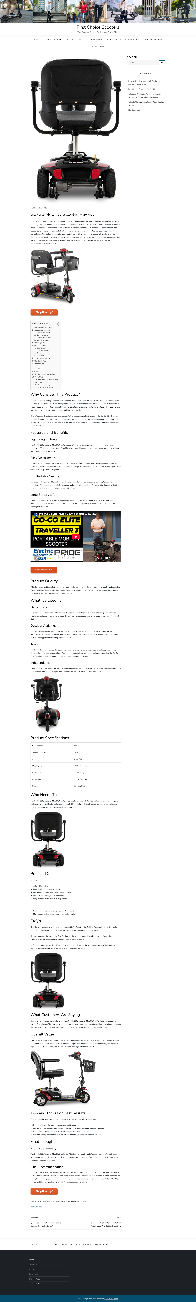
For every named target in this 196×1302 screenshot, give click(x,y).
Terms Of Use (101, 1245)
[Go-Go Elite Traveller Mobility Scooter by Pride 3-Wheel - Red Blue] (55, 276)
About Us (37, 1245)
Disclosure (66, 1245)
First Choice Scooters (98, 27)
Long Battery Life (43, 340)
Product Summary (44, 385)
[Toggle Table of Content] (55, 324)
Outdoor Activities (43, 351)
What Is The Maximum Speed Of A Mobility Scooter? (146, 104)
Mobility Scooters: (135, 110)
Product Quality (39, 343)
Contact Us (51, 1245)
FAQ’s (35, 371)
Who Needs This (39, 361)
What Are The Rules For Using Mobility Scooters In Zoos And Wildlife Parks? (144, 96)
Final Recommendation (45, 387)
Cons (38, 369)
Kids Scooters (132, 40)
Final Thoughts (39, 382)
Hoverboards (96, 40)
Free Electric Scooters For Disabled (142, 89)
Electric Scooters (52, 40)
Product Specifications (41, 358)
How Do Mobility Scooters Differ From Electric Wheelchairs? (144, 83)
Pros (38, 366)
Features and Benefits (41, 330)
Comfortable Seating (44, 338)
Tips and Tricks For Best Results (46, 380)
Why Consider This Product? (43, 327)
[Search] (162, 62)
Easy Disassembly (43, 335)
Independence (41, 355)
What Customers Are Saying (44, 374)
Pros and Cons (38, 364)
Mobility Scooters (153, 40)
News (36, 40)
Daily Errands (41, 348)
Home (31, 1259)
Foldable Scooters (75, 40)
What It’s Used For (40, 345)
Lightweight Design (43, 333)
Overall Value (39, 377)
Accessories (98, 47)
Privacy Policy (83, 1245)
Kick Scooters (114, 40)
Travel (39, 353)
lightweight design (81, 445)
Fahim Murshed (111, 1298)
